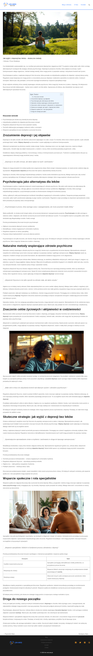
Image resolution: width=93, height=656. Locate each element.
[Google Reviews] (89, 642)
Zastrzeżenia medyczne (46, 640)
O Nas (76, 4)
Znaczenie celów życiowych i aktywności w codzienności (46, 105)
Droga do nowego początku (38, 111)
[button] (89, 5)
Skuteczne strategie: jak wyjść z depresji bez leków (45, 107)
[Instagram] (85, 642)
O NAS (46, 647)
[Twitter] (80, 642)
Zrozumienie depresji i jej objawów (40, 99)
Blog (46, 637)
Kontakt (83, 4)
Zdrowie (6, 61)
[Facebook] (76, 642)
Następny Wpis (84, 634)
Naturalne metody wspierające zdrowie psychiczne (45, 103)
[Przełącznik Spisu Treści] (60, 94)
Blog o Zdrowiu (66, 4)
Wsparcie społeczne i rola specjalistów (41, 109)
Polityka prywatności (46, 642)
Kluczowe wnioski (38, 96)
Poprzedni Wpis (9, 634)
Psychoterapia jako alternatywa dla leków (42, 101)
